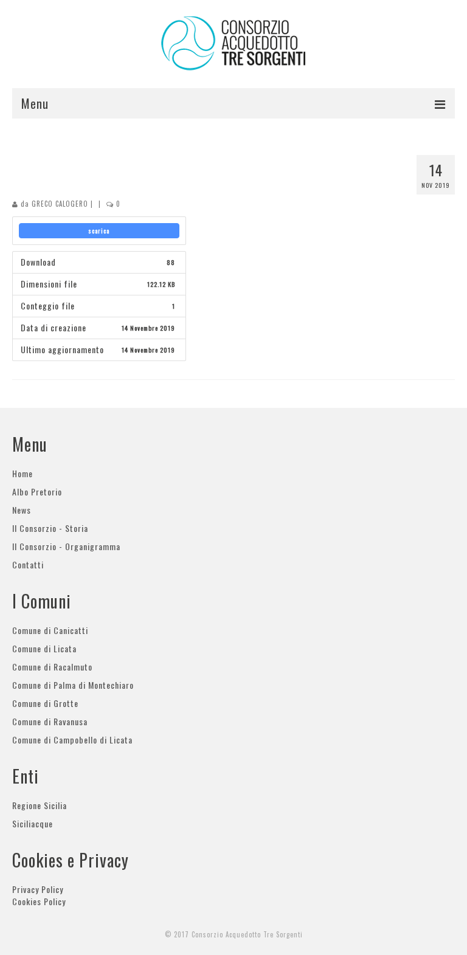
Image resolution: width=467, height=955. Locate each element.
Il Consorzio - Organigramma (66, 546)
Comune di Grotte (45, 703)
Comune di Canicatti (50, 630)
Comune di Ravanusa (50, 721)
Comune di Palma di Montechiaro (73, 684)
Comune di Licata (44, 648)
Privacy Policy (37, 889)
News (21, 509)
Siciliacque (32, 823)
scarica (98, 230)
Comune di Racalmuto (52, 666)
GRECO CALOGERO (60, 204)
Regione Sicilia (39, 805)
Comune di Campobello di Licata (72, 739)
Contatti (28, 564)
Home (22, 473)
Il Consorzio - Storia (50, 528)
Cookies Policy (39, 901)
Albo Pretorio (37, 491)
